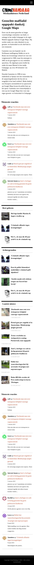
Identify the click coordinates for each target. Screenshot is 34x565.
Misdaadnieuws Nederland (16, 13)
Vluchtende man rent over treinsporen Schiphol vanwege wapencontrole (19, 109)
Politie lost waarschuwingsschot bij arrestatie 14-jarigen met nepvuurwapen (19, 518)
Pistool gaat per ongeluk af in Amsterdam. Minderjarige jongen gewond (20, 166)
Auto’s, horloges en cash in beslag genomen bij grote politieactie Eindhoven (20, 184)
